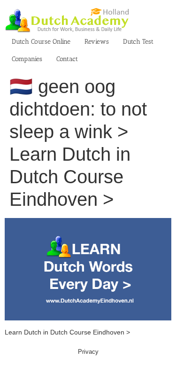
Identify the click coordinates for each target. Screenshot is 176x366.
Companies (27, 59)
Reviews (96, 42)
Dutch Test (138, 42)
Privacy (88, 351)
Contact (67, 59)
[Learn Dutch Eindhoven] (88, 222)
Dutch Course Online (41, 42)
